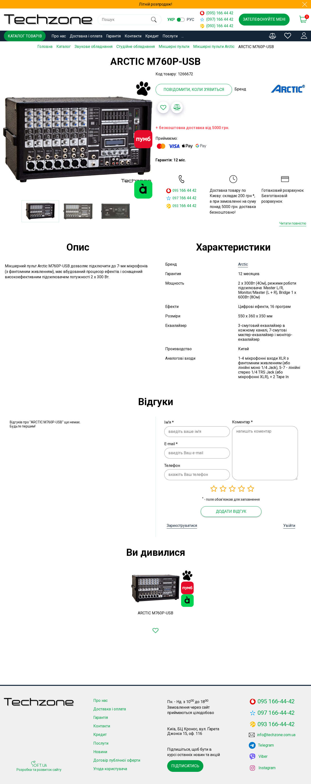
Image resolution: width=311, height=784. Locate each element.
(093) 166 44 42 (217, 26)
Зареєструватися (182, 525)
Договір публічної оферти (116, 760)
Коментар (242, 422)
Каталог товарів (25, 36)
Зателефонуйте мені (264, 19)
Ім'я (169, 422)
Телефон (172, 465)
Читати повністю (292, 223)
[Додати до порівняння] (177, 107)
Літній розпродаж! (155, 4)
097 (175, 198)
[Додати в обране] (163, 107)
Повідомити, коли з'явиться (194, 89)
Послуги (170, 36)
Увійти (289, 525)
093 (175, 206)
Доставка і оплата (86, 36)
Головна (44, 46)
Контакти (133, 36)
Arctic (243, 264)
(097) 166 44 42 (217, 19)
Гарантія (113, 36)
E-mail (171, 444)
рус (190, 19)
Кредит (152, 36)
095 (175, 190)
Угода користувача (110, 769)
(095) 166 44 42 (217, 13)
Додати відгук (231, 511)
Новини (100, 751)
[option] (77, 139)
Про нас (59, 36)
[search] (153, 19)
